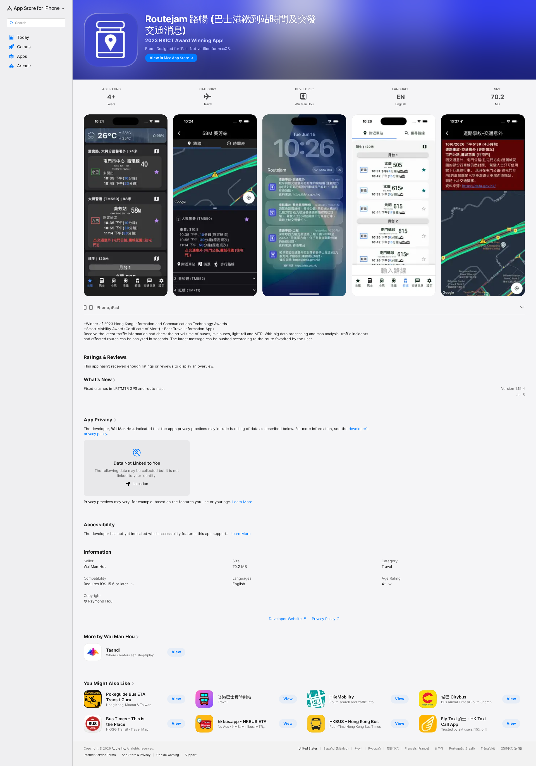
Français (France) (417, 748)
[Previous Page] (78, 207)
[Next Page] (530, 207)
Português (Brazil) (462, 748)
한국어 (439, 748)
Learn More (242, 502)
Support (191, 755)
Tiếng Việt (488, 748)
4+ (384, 584)
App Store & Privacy (136, 755)
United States (308, 748)
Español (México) (336, 748)
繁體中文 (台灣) (511, 748)
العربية (358, 748)
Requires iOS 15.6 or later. (106, 584)
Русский (374, 748)
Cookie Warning (167, 755)
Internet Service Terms (100, 755)
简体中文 (393, 748)
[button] (36, 37)
